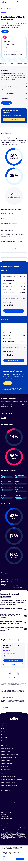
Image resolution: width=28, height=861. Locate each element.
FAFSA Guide (4, 766)
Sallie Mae (3, 731)
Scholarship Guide (5, 751)
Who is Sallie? (4, 725)
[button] (6, 819)
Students (11, 63)
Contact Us (4, 728)
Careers (3, 734)
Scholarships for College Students (9, 754)
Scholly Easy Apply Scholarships (9, 785)
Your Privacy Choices (6, 814)
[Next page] (17, 674)
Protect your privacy (6, 812)
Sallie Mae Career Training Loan (9, 802)
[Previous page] (10, 674)
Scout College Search (7, 748)
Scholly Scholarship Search (8, 782)
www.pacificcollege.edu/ (17, 587)
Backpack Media (5, 738)
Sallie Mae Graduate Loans (8, 796)
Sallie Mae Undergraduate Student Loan (11, 799)
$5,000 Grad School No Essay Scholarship (11, 779)
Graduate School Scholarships (8, 757)
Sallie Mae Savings (6, 805)
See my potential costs (13, 310)
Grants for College (6, 769)
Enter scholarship (12, 119)
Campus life (19, 63)
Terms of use (4, 816)
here (13, 701)
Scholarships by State (6, 760)
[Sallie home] (4, 2)
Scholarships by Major (6, 763)
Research (3, 741)
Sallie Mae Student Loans (7, 793)
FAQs (25, 63)
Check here (4, 77)
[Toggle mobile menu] (26, 1)
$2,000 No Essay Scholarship (8, 776)
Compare (5, 31)
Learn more (5, 102)
